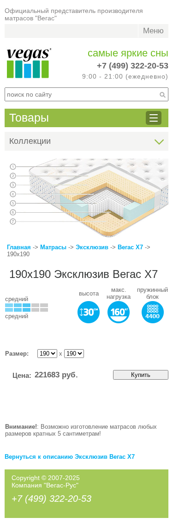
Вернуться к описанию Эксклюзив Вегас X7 (70, 456)
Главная (19, 247)
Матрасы (53, 247)
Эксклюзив (93, 247)
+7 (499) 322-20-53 (132, 65)
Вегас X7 (130, 247)
